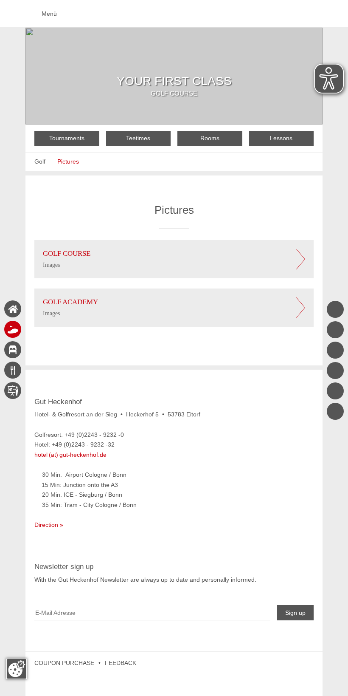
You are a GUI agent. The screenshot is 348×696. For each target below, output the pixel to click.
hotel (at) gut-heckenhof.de (70, 454)
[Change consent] (16, 669)
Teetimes (138, 138)
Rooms (209, 138)
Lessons (281, 138)
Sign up (295, 612)
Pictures (68, 161)
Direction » (48, 524)
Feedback (120, 662)
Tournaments (66, 138)
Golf (39, 161)
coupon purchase (64, 662)
